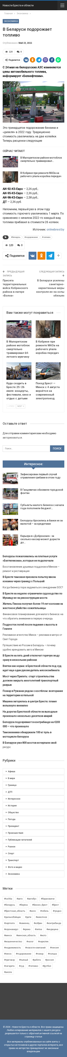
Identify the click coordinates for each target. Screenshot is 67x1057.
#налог (30, 941)
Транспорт (13, 860)
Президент (13, 826)
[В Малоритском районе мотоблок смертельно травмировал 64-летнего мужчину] (10, 162)
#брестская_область (14, 911)
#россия (49, 960)
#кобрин (38, 923)
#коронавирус (11, 929)
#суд (21, 966)
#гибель (44, 911)
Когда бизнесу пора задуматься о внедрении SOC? (33, 587)
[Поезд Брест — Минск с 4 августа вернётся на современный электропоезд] (48, 371)
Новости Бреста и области (18, 5)
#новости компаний (35, 947)
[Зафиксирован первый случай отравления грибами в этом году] (10, 478)
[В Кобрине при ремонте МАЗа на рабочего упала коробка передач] (10, 177)
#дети (28, 917)
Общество (13, 812)
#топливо (46, 237)
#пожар (39, 954)
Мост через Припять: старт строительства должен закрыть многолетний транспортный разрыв (30, 680)
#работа (37, 960)
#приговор (9, 960)
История (12, 805)
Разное (11, 846)
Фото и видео (15, 867)
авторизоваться (12, 437)
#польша (52, 954)
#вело (32, 911)
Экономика (11, 21)
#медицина (52, 929)
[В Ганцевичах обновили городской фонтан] (10, 494)
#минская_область (26, 935)
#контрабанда (54, 923)
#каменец (24, 923)
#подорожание (31, 237)
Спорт (11, 853)
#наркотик (43, 941)
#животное (41, 917)
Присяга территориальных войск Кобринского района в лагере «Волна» (15, 288)
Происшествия (15, 833)
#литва (38, 929)
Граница (12, 785)
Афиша (11, 771)
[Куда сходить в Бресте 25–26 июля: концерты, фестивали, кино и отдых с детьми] (18, 371)
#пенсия (54, 947)
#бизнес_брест (39, 905)
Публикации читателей (20, 840)
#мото (43, 935)
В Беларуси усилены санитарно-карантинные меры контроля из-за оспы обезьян (50, 288)
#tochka (8, 899)
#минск (8, 935)
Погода (11, 819)
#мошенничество (13, 941)
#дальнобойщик (12, 917)
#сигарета (9, 966)
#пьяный (23, 960)
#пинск (7, 954)
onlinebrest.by (55, 229)
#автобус (31, 899)
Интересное (14, 799)
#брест (55, 905)
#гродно (57, 911)
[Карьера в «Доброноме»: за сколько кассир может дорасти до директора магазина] (10, 540)
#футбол (47, 966)
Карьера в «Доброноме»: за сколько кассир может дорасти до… (40, 539)
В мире (11, 778)
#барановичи (47, 899)
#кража (26, 929)
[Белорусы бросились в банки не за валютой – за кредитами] (10, 524)
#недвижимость (12, 947)
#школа (8, 972)
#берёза (23, 905)
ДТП (10, 792)
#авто (20, 899)
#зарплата (9, 923)
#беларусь (15, 237)
